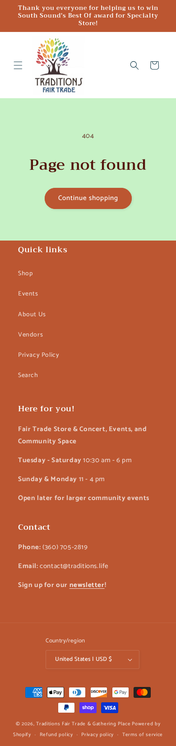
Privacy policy (97, 735)
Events (28, 294)
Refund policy (56, 735)
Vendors (30, 335)
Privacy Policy (38, 355)
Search (28, 375)
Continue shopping (88, 198)
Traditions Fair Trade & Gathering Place (83, 724)
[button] (18, 65)
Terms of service (142, 735)
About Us (32, 314)
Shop (25, 273)
